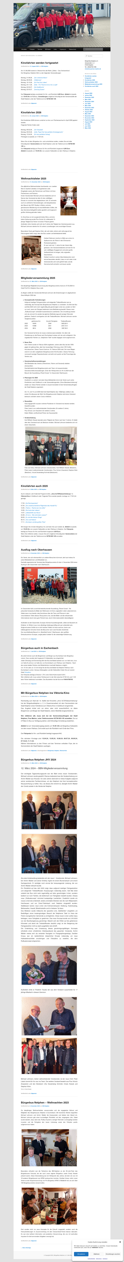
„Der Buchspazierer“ (31, 503)
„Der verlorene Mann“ (40, 78)
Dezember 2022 (89, 116)
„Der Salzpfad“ (38, 130)
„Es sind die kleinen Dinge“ (33, 517)
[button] (120, 1242)
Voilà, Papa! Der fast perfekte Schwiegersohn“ (48, 132)
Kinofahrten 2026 (31, 112)
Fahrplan (32, 49)
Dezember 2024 (89, 101)
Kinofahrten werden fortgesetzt (39, 62)
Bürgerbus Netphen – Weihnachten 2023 (45, 1102)
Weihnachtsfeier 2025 (33, 178)
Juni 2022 (88, 126)
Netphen (56, 750)
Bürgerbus (51, 750)
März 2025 (88, 99)
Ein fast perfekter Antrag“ (42, 134)
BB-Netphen (44, 66)
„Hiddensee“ (38, 80)
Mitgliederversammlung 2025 (38, 278)
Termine (40, 49)
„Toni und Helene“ (30, 520)
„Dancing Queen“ (39, 89)
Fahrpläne (28, 672)
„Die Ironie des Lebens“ (32, 510)
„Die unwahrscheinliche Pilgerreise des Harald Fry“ (41, 505)
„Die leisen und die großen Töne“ (35, 522)
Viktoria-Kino (63, 750)
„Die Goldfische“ (39, 87)
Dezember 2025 (89, 97)
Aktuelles (24, 49)
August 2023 (88, 112)
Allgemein (34, 103)
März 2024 (88, 105)
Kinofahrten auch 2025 (34, 486)
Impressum (105, 1258)
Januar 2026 (88, 95)
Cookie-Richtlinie (91, 1258)
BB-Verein (48, 49)
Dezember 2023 (89, 107)
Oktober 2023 (89, 110)
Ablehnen (96, 1254)
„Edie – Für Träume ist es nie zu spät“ (46, 85)
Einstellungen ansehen (113, 1254)
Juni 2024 (88, 103)
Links (55, 49)
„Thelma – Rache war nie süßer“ (35, 508)
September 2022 (89, 120)
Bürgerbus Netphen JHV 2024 (38, 759)
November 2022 (89, 118)
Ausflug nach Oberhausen (36, 549)
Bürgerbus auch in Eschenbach (39, 648)
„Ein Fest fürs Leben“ (40, 82)
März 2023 (88, 114)
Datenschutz (99, 1258)
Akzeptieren (81, 1254)
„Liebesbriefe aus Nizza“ (33, 513)
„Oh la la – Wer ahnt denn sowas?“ (36, 515)
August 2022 (88, 122)
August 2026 (88, 93)
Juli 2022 (87, 124)
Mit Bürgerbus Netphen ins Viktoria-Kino (45, 693)
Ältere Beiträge (26, 1248)
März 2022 (88, 128)
